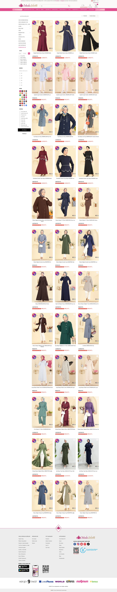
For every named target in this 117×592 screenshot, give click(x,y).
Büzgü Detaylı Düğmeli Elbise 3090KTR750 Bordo (65, 429)
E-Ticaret (54, 590)
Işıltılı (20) (23, 123)
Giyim (60, 541)
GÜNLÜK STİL (55, 9)
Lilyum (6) (23, 120)
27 (21, 73)
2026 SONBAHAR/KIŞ (23, 20)
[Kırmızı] (22, 103)
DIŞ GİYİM (47, 9)
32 (21, 85)
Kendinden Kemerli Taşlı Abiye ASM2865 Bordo (42, 178)
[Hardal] (22, 101)
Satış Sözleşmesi (22, 554)
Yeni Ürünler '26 (62, 538)
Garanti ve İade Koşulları (23, 543)
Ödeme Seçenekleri (22, 541)
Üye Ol (47, 545)
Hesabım (47, 538)
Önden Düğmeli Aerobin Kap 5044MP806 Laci (88, 262)
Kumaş (21, 109)
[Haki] (20, 101)
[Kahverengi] (26, 101)
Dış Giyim (61, 543)
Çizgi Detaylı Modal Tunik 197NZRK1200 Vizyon (88, 387)
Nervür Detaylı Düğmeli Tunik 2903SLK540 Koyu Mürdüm (42, 346)
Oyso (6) (23, 116)
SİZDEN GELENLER (100, 9)
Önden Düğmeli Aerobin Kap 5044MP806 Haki (65, 262)
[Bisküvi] (22, 95)
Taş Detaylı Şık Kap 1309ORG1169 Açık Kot (42, 136)
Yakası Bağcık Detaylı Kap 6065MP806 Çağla (65, 512)
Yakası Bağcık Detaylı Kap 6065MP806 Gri (88, 512)
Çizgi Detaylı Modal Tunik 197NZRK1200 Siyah (65, 387)
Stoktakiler (85, 15)
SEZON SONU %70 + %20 (29, 9)
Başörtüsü (61, 549)
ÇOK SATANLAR (22, 45)
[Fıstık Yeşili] (22, 97)
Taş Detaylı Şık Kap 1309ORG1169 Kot (65, 136)
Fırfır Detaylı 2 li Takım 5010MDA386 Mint (42, 429)
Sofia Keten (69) (24, 118)
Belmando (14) (24, 125)
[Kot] (24, 103)
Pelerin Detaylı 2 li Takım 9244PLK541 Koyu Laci (65, 220)
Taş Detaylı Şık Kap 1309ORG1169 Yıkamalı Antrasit (88, 136)
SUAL (20, 39)
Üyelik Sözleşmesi (22, 551)
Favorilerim (48, 543)
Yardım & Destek (22, 560)
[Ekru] (20, 97)
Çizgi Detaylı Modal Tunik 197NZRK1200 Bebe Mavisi (42, 387)
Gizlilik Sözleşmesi (22, 558)
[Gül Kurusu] (24, 99)
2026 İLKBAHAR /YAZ (23, 22)
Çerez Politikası (22, 556)
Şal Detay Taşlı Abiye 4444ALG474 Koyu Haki (65, 471)
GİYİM (37, 9)
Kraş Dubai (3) (24, 111)
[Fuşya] (26, 97)
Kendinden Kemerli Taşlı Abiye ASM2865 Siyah (88, 178)
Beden (21, 68)
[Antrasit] (26, 91)
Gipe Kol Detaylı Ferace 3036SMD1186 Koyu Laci (65, 303)
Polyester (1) (23, 114)
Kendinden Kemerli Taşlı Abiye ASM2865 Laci (65, 178)
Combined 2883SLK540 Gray (88, 345)
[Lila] (24, 105)
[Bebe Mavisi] (24, 93)
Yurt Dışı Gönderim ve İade (24, 545)
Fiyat (20, 50)
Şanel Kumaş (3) (24, 113)
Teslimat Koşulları (22, 547)
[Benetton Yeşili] (20, 95)
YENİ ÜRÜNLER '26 (18, 9)
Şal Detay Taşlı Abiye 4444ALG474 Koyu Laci (88, 471)
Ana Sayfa (34, 538)
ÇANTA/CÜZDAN (83, 9)
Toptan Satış (21, 538)
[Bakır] (22, 93)
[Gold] (20, 99)
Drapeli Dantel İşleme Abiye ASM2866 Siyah (88, 53)
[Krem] (26, 103)
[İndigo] (24, 101)
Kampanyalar (61, 558)
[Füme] (24, 97)
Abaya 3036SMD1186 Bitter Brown (42, 303)
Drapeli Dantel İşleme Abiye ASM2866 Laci (65, 53)
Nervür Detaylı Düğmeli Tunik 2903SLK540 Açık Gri (88, 303)
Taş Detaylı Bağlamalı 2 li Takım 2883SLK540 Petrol (65, 345)
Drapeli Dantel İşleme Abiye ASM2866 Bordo (42, 53)
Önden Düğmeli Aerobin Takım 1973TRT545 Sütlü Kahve (42, 221)
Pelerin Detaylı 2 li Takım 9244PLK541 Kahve (88, 220)
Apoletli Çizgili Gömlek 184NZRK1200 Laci (42, 94)
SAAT (69, 9)
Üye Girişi (47, 547)
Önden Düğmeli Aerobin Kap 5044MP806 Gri (42, 262)
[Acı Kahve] (22, 91)
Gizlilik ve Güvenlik (22, 549)
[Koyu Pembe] (20, 91)
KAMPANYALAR (22, 47)
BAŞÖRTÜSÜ (75, 9)
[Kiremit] (20, 103)
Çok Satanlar (61, 554)
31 (21, 82)
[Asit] (20, 93)
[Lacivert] (20, 105)
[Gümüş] (26, 99)
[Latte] (22, 105)
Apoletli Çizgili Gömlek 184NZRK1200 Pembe (65, 94)
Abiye (60, 545)
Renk (20, 88)
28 (21, 75)
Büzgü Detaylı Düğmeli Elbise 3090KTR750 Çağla (42, 471)
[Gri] (22, 99)
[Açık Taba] (24, 91)
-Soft (51, 590)
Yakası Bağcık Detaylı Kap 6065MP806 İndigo (42, 512)
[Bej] (26, 93)
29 (21, 78)
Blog (60, 556)
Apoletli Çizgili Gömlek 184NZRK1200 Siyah (88, 94)
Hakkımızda (34, 541)
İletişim (33, 543)
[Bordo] (24, 95)
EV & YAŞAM (91, 9)
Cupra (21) (23, 121)
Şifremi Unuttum (49, 541)
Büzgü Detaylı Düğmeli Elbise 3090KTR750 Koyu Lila (88, 429)
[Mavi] (26, 105)
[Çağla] (26, 95)
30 (21, 80)
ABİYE (42, 9)
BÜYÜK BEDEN (63, 9)
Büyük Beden (61, 547)
